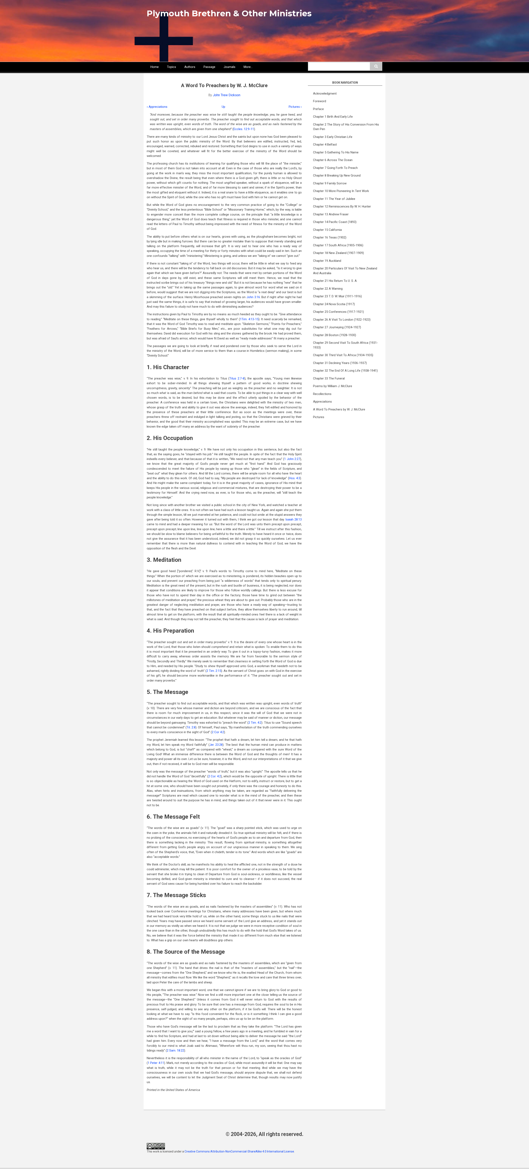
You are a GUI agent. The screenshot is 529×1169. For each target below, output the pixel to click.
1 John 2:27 (292, 459)
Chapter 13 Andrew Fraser (331, 214)
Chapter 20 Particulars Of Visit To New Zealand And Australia (345, 271)
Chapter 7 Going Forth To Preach (335, 168)
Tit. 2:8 (191, 727)
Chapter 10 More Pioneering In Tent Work (341, 191)
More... (248, 67)
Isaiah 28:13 (293, 519)
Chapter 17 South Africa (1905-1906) (338, 245)
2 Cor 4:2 (218, 732)
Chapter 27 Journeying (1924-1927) (337, 327)
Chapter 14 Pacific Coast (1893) (334, 222)
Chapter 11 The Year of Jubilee (334, 199)
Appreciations (157, 107)
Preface (318, 109)
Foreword (319, 101)
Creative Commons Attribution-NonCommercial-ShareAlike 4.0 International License (239, 1151)
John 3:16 (253, 297)
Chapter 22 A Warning (328, 288)
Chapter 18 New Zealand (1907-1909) (338, 253)
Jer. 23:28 (216, 745)
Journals (229, 67)
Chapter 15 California (327, 230)
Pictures (295, 107)
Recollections (322, 394)
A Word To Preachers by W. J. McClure (339, 409)
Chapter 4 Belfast (325, 144)
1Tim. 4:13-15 (249, 319)
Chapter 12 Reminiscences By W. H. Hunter (342, 206)
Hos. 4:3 (294, 478)
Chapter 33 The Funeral (329, 378)
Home (154, 67)
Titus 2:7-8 (236, 378)
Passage (209, 67)
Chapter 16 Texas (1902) (329, 237)
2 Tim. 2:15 (213, 671)
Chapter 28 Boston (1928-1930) (334, 335)
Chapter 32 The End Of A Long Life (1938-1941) (345, 370)
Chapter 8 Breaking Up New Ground (337, 175)
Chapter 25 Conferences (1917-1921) (338, 312)
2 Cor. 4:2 (214, 776)
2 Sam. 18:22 (175, 1050)
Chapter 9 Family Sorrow (330, 183)
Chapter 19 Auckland (327, 261)
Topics (171, 67)
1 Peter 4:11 (156, 1063)
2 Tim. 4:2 (254, 722)
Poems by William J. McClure (332, 386)
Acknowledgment (325, 93)
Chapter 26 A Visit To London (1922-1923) (342, 319)
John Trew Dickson (226, 95)
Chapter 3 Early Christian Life (332, 137)
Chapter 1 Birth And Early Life (333, 117)
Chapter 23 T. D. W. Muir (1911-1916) (337, 296)
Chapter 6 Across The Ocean (333, 160)
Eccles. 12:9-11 (244, 129)
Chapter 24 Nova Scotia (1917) (334, 304)
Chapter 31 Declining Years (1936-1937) (340, 363)
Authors (189, 67)
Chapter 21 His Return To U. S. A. (335, 281)
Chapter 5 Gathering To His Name (336, 152)
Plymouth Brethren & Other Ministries (229, 13)
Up (223, 107)
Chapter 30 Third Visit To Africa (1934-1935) (343, 355)
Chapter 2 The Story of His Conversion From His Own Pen (346, 127)
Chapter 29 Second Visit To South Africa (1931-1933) (345, 345)
